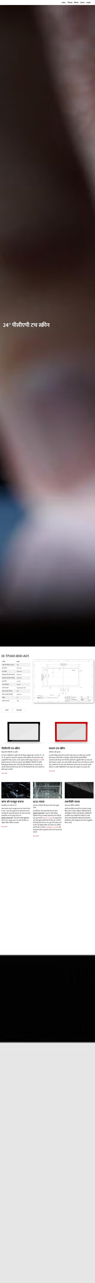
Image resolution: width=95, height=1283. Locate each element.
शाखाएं (88, 3)
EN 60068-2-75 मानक (52, 827)
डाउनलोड (19, 710)
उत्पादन (82, 3)
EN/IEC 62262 (48, 818)
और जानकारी (4, 773)
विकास (76, 3)
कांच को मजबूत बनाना (12, 801)
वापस (6, 710)
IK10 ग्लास (38, 801)
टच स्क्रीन (41, 760)
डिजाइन (70, 3)
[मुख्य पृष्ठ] (13, 2)
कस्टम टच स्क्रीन (57, 748)
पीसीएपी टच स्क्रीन (10, 748)
